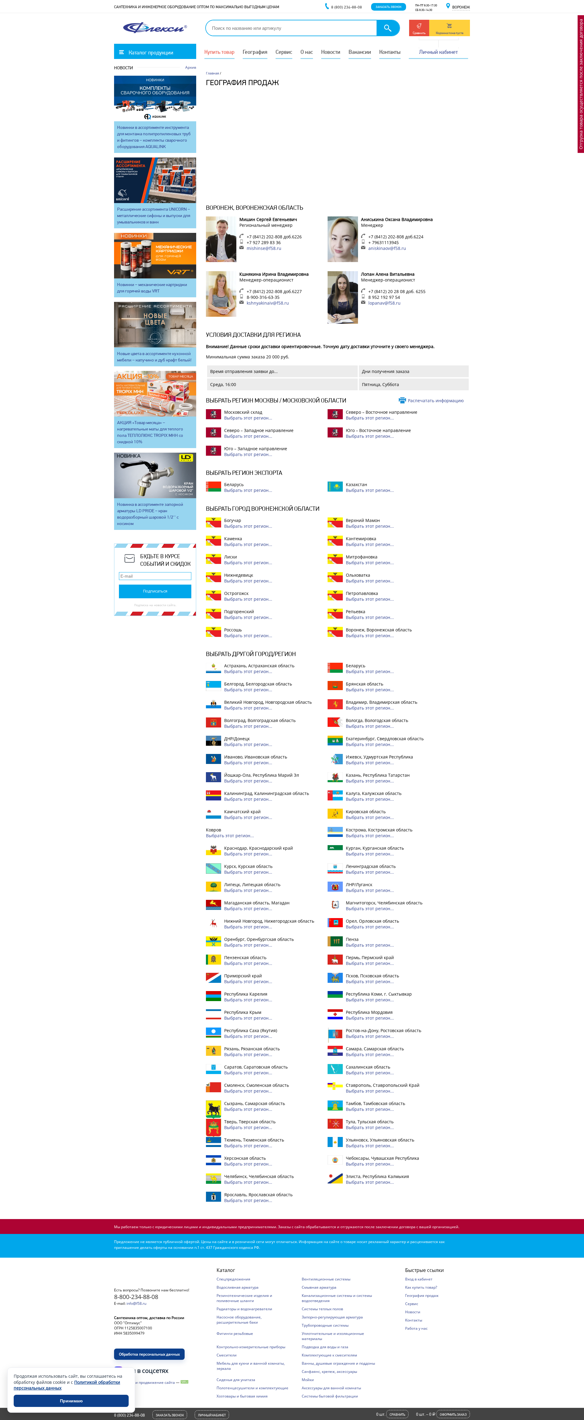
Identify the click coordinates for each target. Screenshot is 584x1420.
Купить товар (219, 52)
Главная (212, 73)
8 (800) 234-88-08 (129, 1415)
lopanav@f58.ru (384, 303)
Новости (330, 52)
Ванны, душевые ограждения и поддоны (338, 1363)
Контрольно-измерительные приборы (251, 1346)
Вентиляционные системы (326, 1279)
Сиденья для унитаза (236, 1379)
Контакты (390, 52)
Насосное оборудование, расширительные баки (239, 1320)
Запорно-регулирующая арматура (332, 1317)
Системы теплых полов (322, 1308)
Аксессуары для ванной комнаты (331, 1388)
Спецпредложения (233, 1279)
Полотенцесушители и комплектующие (252, 1388)
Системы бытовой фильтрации (330, 1396)
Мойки (308, 1379)
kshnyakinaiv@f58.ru (268, 303)
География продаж (422, 1295)
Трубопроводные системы (325, 1325)
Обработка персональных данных (149, 1354)
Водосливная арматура (238, 1287)
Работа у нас (416, 1328)
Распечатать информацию (436, 400)
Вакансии (360, 52)
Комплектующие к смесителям (329, 1355)
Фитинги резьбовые (235, 1333)
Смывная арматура (319, 1287)
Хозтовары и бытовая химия (242, 1396)
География (255, 52)
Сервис (284, 52)
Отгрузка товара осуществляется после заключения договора (581, 84)
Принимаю (71, 1400)
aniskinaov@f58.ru (387, 248)
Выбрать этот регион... (248, 418)
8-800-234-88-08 (136, 1297)
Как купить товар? (421, 1287)
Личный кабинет (438, 52)
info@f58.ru (136, 1303)
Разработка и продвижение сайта (144, 1382)
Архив (190, 67)
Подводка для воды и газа (325, 1346)
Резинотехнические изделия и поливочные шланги (244, 1298)
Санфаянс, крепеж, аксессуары (329, 1371)
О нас (307, 52)
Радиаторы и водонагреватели (244, 1308)
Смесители (227, 1355)
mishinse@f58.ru (264, 248)
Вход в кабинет (419, 1279)
